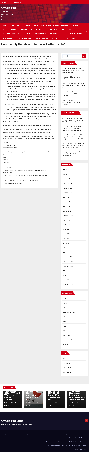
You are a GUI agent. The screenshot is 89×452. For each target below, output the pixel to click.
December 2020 (67, 215)
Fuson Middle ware (68, 312)
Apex (64, 298)
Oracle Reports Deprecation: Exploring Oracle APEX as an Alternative (71, 93)
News (64, 326)
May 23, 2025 (9, 402)
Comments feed (67, 368)
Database (75, 25)
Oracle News (8, 38)
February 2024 (67, 188)
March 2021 (66, 206)
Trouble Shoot (69, 38)
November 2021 (67, 202)
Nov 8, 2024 (74, 402)
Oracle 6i (24, 29)
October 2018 (66, 275)
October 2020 (66, 225)
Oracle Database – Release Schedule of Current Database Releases (72, 102)
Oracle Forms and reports (71, 34)
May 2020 (65, 243)
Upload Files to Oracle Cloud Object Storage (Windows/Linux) (73, 153)
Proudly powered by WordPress (9, 434)
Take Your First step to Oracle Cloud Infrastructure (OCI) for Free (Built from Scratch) (73, 137)
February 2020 (67, 257)
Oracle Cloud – (67, 29)
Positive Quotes (41, 38)
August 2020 (66, 234)
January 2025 (66, 174)
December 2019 (67, 261)
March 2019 (66, 271)
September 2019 (67, 266)
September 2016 (67, 284)
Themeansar (31, 434)
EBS (63, 308)
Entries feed (66, 363)
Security (55, 38)
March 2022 (66, 197)
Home (5, 25)
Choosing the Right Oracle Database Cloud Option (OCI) (45, 25)
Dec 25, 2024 (53, 402)
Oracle (64, 331)
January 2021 (66, 211)
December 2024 (67, 179)
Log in (64, 358)
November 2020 (67, 220)
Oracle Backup (51, 29)
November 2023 (67, 192)
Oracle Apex (36, 29)
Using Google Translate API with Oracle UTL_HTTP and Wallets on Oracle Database (73, 70)
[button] (86, 31)
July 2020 (65, 238)
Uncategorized (67, 340)
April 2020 (65, 248)
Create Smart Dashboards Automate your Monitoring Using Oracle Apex (71, 128)
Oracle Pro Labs (8, 9)
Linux (64, 321)
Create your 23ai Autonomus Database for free (32, 395)
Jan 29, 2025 (31, 402)
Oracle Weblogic (24, 38)
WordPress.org (67, 372)
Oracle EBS (26, 34)
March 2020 (66, 252)
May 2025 (65, 169)
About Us (15, 25)
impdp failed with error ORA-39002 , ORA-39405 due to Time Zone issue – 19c (73, 85)
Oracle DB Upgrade (11, 34)
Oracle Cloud (66, 335)
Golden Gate (66, 317)
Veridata (65, 344)
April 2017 (65, 280)
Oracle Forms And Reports (46, 34)
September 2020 (67, 229)
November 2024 (67, 183)
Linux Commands (9, 29)
